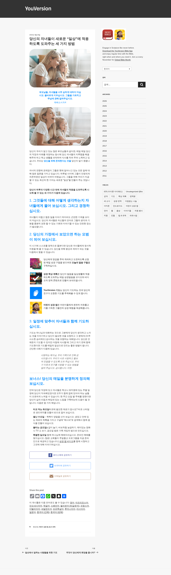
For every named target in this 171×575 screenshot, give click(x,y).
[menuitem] (72, 503)
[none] (116, 69)
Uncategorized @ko (134, 191)
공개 (106, 196)
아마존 (107, 206)
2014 (104, 161)
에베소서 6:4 (60, 102)
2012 (104, 171)
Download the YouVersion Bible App (117, 51)
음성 (118, 211)
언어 (106, 211)
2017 (104, 146)
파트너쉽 (133, 215)
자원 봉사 (139, 211)
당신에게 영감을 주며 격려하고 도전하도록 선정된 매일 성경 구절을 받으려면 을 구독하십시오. (67, 262)
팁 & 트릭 (52, 527)
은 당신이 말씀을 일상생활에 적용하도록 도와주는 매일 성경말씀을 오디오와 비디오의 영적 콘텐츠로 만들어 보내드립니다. (67, 277)
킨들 (113, 215)
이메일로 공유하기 (62, 476)
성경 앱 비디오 (66, 441)
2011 (104, 176)
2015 (104, 156)
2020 (104, 131)
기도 (113, 196)
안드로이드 (117, 206)
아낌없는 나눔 (131, 201)
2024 (104, 111)
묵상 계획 (122, 196)
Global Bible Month (123, 60)
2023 (104, 116)
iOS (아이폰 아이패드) (113, 191)
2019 (104, 136)
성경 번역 (118, 201)
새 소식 (35, 527)
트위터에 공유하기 (62, 465)
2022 (104, 121)
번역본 (132, 196)
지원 (106, 215)
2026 (104, 101)
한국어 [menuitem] (107, 69)
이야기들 (127, 211)
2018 (104, 141)
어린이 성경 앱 (43, 527)
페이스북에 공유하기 (62, 455)
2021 (104, 126)
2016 (104, 151)
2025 (104, 106)
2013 (104, 166)
